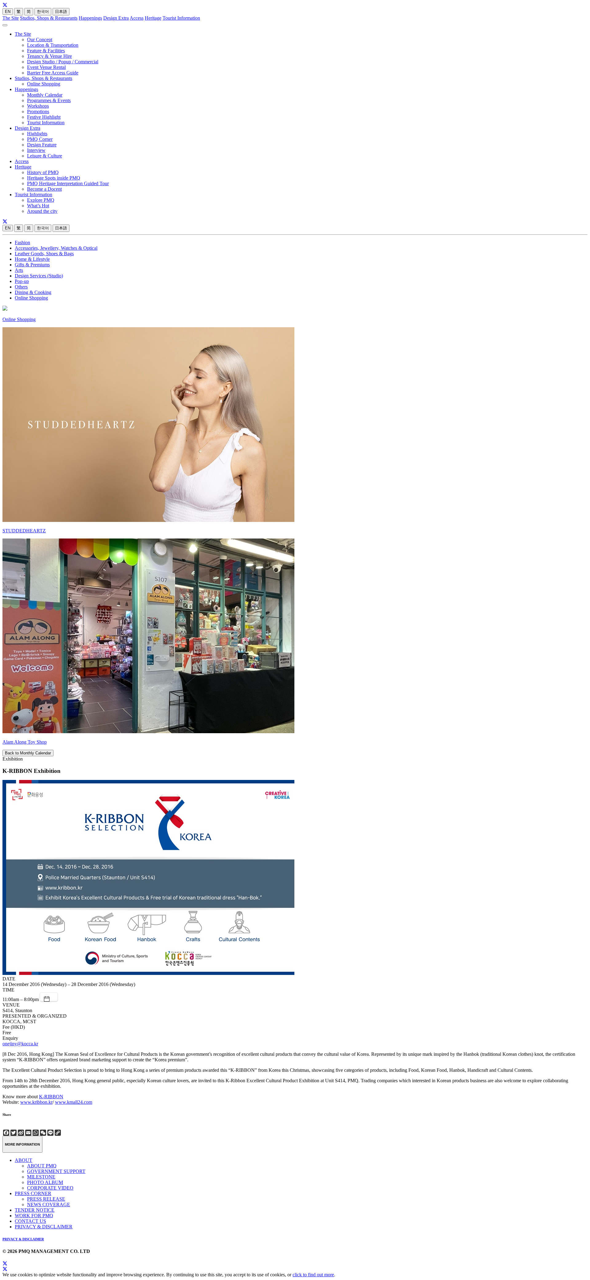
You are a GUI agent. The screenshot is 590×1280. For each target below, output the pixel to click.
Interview (36, 150)
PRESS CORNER (33, 1193)
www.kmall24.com (73, 1102)
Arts (19, 270)
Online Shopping (43, 83)
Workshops (38, 106)
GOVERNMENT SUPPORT (56, 1171)
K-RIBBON (51, 1096)
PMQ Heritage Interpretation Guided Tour (68, 183)
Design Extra (116, 18)
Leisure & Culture (44, 155)
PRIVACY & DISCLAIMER (44, 1226)
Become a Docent (44, 189)
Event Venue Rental (46, 67)
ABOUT (23, 1160)
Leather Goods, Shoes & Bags (44, 253)
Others (21, 286)
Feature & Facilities (46, 50)
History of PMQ (43, 172)
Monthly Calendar (44, 94)
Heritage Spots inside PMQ (53, 178)
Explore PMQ (40, 200)
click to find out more (313, 1274)
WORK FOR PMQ (34, 1215)
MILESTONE (41, 1176)
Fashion (22, 242)
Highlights (37, 133)
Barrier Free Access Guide (52, 72)
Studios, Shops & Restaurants (48, 18)
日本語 (61, 11)
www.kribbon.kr (36, 1102)
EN (7, 11)
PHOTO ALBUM (45, 1182)
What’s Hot (38, 205)
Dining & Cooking (33, 292)
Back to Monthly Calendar (28, 753)
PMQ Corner (40, 139)
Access (137, 18)
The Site (10, 18)
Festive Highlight (44, 117)
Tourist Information (181, 18)
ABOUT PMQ (42, 1165)
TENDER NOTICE (34, 1210)
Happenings (90, 18)
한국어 (43, 11)
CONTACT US (30, 1221)
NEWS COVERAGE (48, 1204)
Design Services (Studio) (39, 275)
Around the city (42, 211)
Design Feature (42, 144)
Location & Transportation (52, 45)
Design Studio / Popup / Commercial (62, 61)
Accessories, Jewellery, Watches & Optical (56, 248)
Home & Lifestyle (32, 259)
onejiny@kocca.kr (20, 1043)
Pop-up (22, 281)
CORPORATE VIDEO (50, 1188)
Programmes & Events (49, 100)
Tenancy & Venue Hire (49, 56)
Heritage (153, 18)
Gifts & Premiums (32, 264)
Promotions (38, 111)
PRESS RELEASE (46, 1199)
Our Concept (39, 39)
